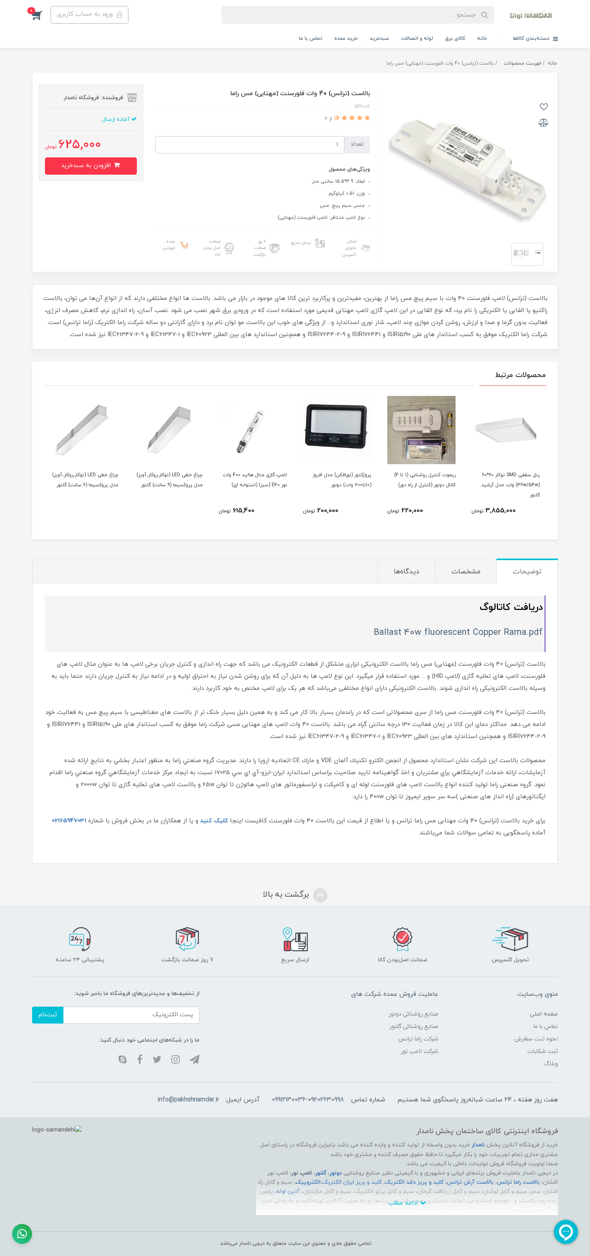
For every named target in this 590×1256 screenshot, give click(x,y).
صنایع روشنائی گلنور (413, 1026)
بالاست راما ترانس (518, 1182)
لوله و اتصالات (417, 38)
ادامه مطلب (404, 1203)
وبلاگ (551, 1064)
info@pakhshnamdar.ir (188, 1099)
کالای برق (455, 38)
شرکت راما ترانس (418, 1039)
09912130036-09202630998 (308, 1099)
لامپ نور (301, 1173)
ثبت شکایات (542, 1051)
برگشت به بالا (287, 895)
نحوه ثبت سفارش (536, 1039)
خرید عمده (346, 38)
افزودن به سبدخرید (87, 165)
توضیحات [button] (527, 572)
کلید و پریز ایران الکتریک (352, 1182)
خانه (482, 38)
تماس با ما (310, 38)
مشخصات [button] (466, 572)
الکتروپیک (308, 1182)
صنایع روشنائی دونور (413, 1014)
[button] (41, 15)
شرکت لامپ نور (419, 1051)
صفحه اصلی (544, 1014)
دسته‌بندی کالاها (532, 38)
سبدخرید (379, 38)
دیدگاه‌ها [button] (406, 572)
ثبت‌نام (48, 1015)
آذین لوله (288, 1191)
